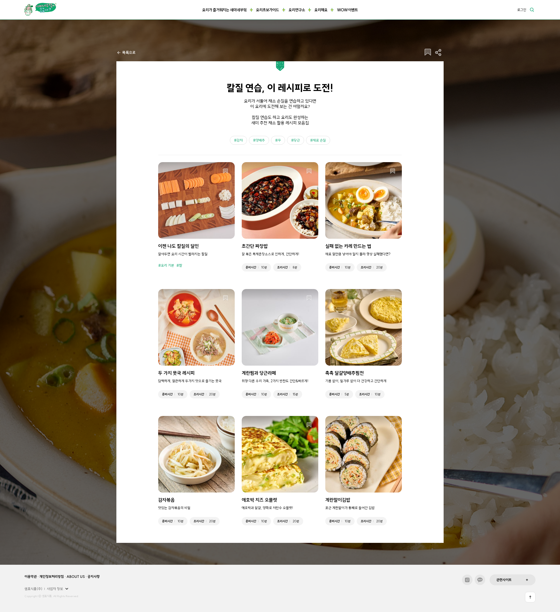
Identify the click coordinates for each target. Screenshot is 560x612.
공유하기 (438, 52)
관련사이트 (504, 580)
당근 (297, 140)
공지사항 (94, 576)
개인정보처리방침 (51, 576)
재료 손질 (319, 140)
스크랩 (428, 52)
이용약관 (30, 576)
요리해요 (320, 9)
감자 (240, 140)
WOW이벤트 (347, 9)
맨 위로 (530, 597)
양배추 (260, 140)
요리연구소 (297, 9)
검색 (531, 9)
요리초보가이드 (267, 9)
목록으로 (128, 52)
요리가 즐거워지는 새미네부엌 (224, 9)
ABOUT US (75, 576)
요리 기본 (167, 265)
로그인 (521, 10)
